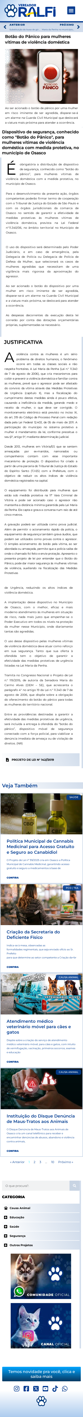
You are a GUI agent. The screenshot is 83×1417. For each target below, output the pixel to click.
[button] (71, 10)
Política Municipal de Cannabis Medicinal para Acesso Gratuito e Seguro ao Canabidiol (40, 847)
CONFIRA (13, 877)
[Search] (75, 1186)
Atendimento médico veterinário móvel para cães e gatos (39, 1027)
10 (52, 1162)
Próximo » (65, 1162)
